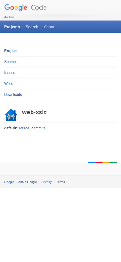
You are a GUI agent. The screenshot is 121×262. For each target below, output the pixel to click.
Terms (60, 182)
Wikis (8, 84)
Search (32, 26)
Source (10, 62)
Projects (12, 26)
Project (10, 51)
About (49, 26)
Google (9, 182)
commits (39, 128)
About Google (27, 182)
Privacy (46, 182)
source (23, 128)
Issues (9, 73)
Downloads (13, 94)
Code (38, 7)
